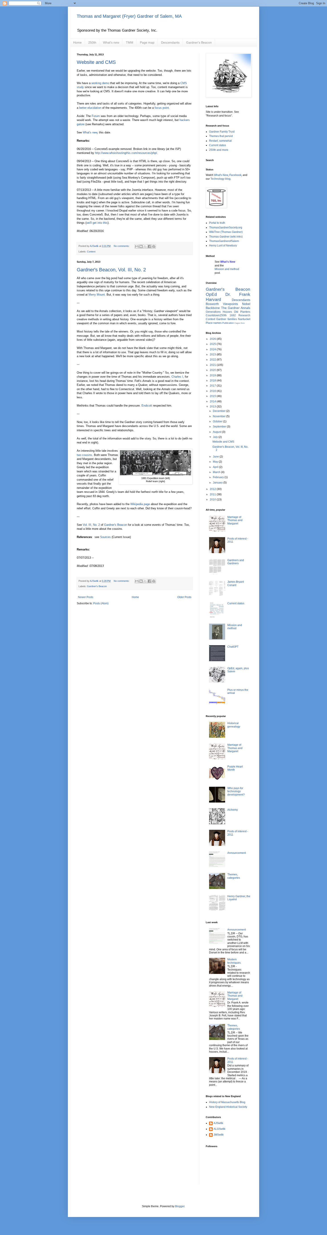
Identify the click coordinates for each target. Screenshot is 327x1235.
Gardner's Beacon (199, 42)
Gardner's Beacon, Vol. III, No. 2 (111, 269)
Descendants (170, 42)
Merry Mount (97, 294)
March (217, 472)
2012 (213, 489)
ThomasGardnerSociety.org (225, 227)
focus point (162, 107)
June (216, 456)
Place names (214, 322)
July (215, 437)
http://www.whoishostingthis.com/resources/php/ (126, 153)
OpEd (211, 294)
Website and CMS (96, 62)
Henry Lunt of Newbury (223, 245)
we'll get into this (97, 222)
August (217, 431)
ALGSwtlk (219, 1128)
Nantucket (244, 319)
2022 (213, 359)
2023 (213, 354)
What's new (111, 42)
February (218, 477)
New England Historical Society (228, 1106)
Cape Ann (239, 323)
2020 (213, 370)
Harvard (213, 299)
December (219, 411)
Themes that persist (221, 136)
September (220, 426)
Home (77, 42)
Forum (96, 116)
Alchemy (232, 809)
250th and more (218, 149)
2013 (213, 406)
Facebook (235, 175)
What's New (221, 175)
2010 (213, 499)
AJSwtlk (218, 1123)
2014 (213, 401)
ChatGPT (232, 646)
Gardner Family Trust (221, 131)
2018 (213, 380)
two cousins (84, 455)
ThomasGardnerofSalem (224, 241)
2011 (213, 494)
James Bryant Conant (235, 583)
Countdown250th (216, 315)
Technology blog (220, 178)
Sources (105, 537)
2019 (213, 375)
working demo (100, 83)
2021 (213, 365)
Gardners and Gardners (235, 562)
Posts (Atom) (101, 603)
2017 (213, 385)
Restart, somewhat (220, 140)
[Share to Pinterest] (153, 246)
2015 (213, 396)
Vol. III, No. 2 (91, 524)
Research (244, 315)
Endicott (146, 405)
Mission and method (227, 269)
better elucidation (90, 107)
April (216, 467)
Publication (228, 323)
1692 (233, 315)
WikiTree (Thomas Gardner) (226, 232)
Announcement (236, 852)
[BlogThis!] (141, 246)
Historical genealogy (233, 725)
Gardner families (226, 319)
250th (92, 42)
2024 (213, 349)
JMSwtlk (219, 1134)
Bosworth (212, 304)
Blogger (179, 1206)
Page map (147, 42)
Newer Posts (85, 597)
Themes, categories (233, 876)
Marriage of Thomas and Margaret (234, 520)
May (216, 461)
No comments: (122, 246)
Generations (213, 311)
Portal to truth (217, 222)
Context (91, 251)
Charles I (177, 376)
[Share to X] (145, 246)
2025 (213, 344)
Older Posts (184, 597)
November (219, 416)
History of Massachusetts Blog (227, 1102)
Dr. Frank (237, 294)
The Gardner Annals (235, 308)
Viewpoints (230, 304)
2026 (213, 338)
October (218, 421)
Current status (217, 145)
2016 (213, 391)
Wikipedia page (140, 504)
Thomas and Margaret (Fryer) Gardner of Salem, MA (129, 16)
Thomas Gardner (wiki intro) (226, 236)
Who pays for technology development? (236, 791)
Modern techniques (234, 961)
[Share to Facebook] (149, 246)
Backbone (213, 308)
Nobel (246, 304)
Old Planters (242, 311)
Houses (227, 311)
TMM (129, 42)
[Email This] (137, 246)
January (218, 482)
